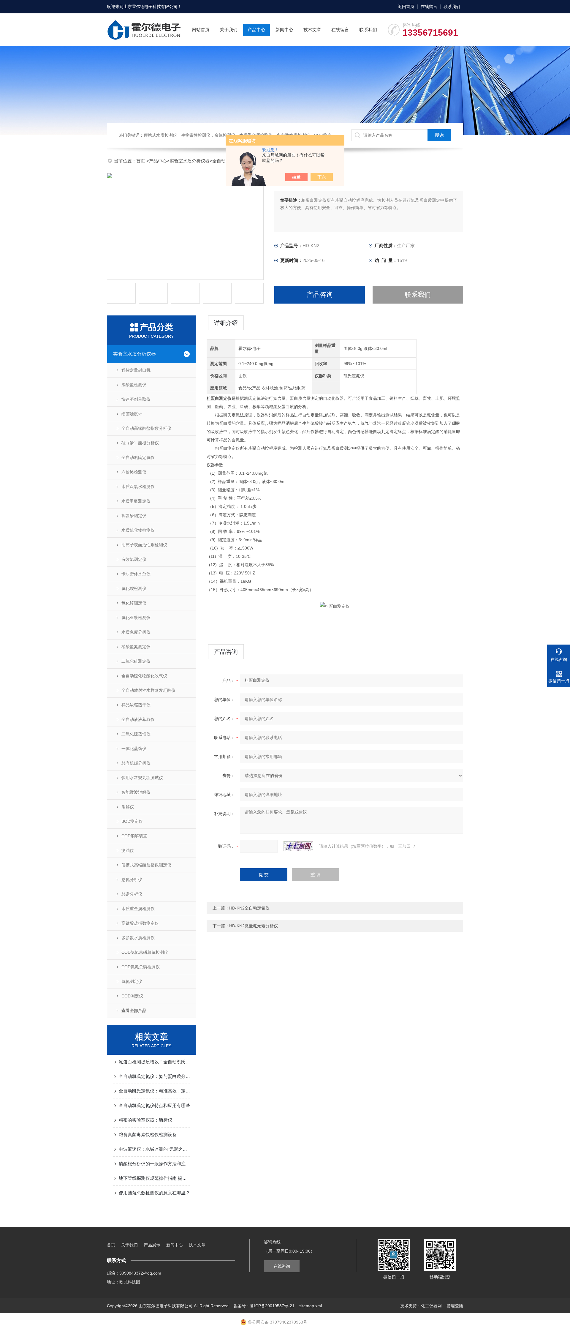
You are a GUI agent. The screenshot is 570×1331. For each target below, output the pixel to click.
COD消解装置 (134, 835)
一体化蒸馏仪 (133, 748)
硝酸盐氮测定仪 (136, 646)
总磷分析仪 (131, 894)
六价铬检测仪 (133, 472)
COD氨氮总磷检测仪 (140, 966)
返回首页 (406, 6)
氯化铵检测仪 (133, 588)
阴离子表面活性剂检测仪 (144, 544)
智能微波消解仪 (136, 792)
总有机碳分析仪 (136, 763)
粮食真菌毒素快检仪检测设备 (148, 1134)
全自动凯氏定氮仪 (138, 457)
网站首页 (201, 29)
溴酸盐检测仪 (133, 384)
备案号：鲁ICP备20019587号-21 (263, 1305)
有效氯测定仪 (133, 559)
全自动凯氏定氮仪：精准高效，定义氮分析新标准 (154, 1090)
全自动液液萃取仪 (138, 719)
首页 (141, 160)
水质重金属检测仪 (138, 908)
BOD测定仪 (132, 821)
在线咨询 (281, 1266)
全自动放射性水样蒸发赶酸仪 (148, 690)
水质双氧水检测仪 (138, 486)
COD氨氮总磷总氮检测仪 (144, 952)
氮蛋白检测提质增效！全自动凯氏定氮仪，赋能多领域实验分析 (154, 1061)
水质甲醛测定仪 (136, 501)
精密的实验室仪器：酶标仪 (145, 1119)
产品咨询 (320, 294)
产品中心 (256, 29)
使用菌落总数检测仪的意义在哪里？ (154, 1192)
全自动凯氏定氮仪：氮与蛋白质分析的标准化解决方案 (154, 1076)
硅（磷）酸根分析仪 (140, 442)
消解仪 (127, 806)
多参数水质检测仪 (138, 937)
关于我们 (229, 29)
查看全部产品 (133, 1010)
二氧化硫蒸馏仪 (136, 734)
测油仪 (127, 850)
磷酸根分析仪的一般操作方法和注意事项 (154, 1163)
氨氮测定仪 (131, 981)
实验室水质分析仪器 (190, 160)
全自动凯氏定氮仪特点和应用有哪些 (154, 1105)
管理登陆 (454, 1305)
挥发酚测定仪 (133, 515)
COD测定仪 (132, 996)
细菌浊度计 (131, 413)
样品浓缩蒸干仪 (136, 704)
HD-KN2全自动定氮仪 (249, 908)
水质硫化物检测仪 (138, 530)
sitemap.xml (310, 1305)
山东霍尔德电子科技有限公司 (151, 6)
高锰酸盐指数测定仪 (140, 923)
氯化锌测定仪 (133, 603)
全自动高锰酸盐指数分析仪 (146, 428)
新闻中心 (284, 29)
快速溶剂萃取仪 (136, 399)
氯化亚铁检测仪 (136, 617)
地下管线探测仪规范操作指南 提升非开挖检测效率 (154, 1178)
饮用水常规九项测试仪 (142, 777)
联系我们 (452, 6)
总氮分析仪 (131, 879)
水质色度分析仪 (136, 632)
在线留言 (429, 6)
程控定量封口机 (136, 370)
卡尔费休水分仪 (136, 573)
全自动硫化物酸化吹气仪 (144, 675)
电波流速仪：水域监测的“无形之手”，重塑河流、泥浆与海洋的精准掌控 (154, 1149)
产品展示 (152, 1244)
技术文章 (312, 29)
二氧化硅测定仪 (136, 661)
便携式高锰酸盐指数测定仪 (146, 865)
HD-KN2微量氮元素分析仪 (253, 925)
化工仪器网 (431, 1305)
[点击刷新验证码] (298, 846)
